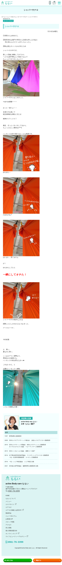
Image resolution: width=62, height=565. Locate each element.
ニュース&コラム (11, 516)
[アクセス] (54, 2)
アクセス (8, 525)
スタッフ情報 (10, 522)
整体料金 (8, 513)
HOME (7, 495)
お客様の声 (9, 519)
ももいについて (11, 498)
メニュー (8, 501)
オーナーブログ (8, 21)
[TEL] (50, 2)
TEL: (13, 491)
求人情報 (8, 528)
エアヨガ (8, 507)
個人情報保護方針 (11, 530)
